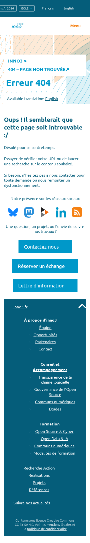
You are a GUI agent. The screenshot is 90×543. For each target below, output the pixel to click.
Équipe (45, 327)
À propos (33, 320)
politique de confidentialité (47, 529)
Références (39, 489)
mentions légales (59, 524)
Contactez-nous (41, 246)
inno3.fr (21, 306)
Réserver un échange (41, 266)
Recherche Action (39, 467)
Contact (45, 348)
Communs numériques (55, 401)
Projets (39, 482)
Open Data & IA (54, 438)
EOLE (24, 8)
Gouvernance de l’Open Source (55, 392)
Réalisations (39, 475)
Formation (50, 423)
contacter (67, 174)
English (51, 98)
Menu (75, 26)
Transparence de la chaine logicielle (55, 379)
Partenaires (45, 341)
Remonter (82, 306)
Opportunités (45, 334)
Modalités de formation (54, 452)
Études (55, 408)
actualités (41, 502)
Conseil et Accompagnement (50, 366)
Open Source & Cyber (54, 431)
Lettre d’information (41, 285)
